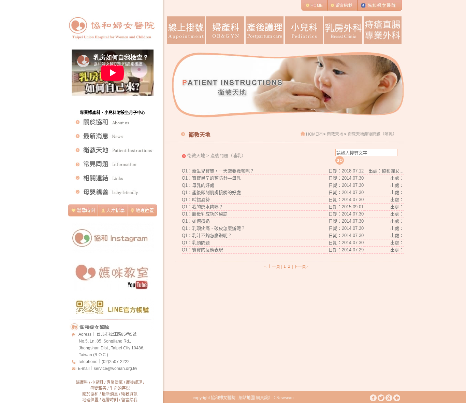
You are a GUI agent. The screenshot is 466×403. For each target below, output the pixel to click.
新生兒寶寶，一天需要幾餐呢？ (223, 170)
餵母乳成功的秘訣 (210, 214)
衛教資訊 (129, 394)
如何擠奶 (201, 221)
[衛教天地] (113, 150)
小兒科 (304, 30)
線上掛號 (186, 30)
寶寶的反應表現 (207, 249)
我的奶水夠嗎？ (207, 206)
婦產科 (225, 30)
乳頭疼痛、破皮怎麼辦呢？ (218, 228)
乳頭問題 (201, 242)
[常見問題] (113, 164)
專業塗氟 (114, 382)
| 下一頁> (300, 266)
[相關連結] (113, 178)
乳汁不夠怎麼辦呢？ (212, 235)
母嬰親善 (98, 388)
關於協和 (90, 394)
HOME (312, 134)
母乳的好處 (203, 185)
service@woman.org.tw (115, 368)
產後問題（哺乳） (380, 134)
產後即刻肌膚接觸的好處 (216, 192)
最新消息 (110, 394)
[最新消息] (113, 136)
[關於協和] (113, 122)
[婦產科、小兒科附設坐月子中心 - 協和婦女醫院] (111, 44)
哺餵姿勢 (201, 199)
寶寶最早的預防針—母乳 (216, 178)
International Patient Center (383, 30)
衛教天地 (335, 134)
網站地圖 (246, 397)
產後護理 (264, 30)
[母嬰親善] (113, 192)
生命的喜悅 (120, 388)
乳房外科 (343, 30)
